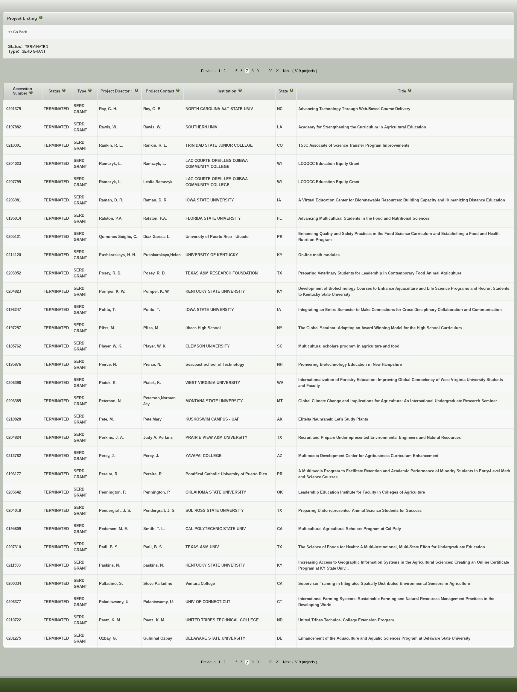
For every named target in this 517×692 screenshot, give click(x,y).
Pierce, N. (152, 364)
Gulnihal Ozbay (157, 638)
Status (54, 91)
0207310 (13, 547)
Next (287, 71)
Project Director (116, 91)
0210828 (13, 419)
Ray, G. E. (152, 109)
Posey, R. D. (154, 273)
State (284, 91)
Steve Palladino (157, 583)
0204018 (13, 510)
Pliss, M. (151, 328)
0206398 (13, 382)
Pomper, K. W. (156, 291)
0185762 (13, 346)
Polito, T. (151, 309)
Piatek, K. (152, 382)
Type (82, 91)
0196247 (13, 309)
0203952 (13, 273)
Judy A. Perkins (158, 437)
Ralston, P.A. (155, 218)
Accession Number (22, 91)
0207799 (13, 182)
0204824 (13, 437)
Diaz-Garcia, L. (157, 236)
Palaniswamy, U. (158, 602)
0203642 (13, 492)
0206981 (13, 200)
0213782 (13, 455)
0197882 (13, 127)
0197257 (13, 328)
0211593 (13, 565)
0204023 (13, 163)
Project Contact (160, 91)
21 (278, 71)
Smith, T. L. (154, 528)
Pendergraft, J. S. (159, 510)
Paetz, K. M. (154, 620)
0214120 (13, 255)
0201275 (13, 638)
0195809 (13, 528)
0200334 (13, 583)
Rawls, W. (152, 127)
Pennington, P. (157, 492)
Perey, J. (151, 455)
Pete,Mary (152, 419)
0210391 (13, 145)
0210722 (13, 620)
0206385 (13, 401)
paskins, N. (153, 565)
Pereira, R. (153, 474)
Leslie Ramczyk (157, 182)
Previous (208, 71)
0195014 (13, 218)
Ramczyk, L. (154, 163)
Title (402, 91)
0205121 (13, 236)
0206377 (13, 602)
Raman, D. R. (155, 200)
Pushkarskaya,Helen (162, 255)
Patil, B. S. (153, 547)
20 (270, 71)
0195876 (13, 364)
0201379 (13, 109)
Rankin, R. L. (155, 145)
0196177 (13, 474)
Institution (228, 91)
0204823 (13, 291)
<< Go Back (17, 32)
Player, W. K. (155, 346)
